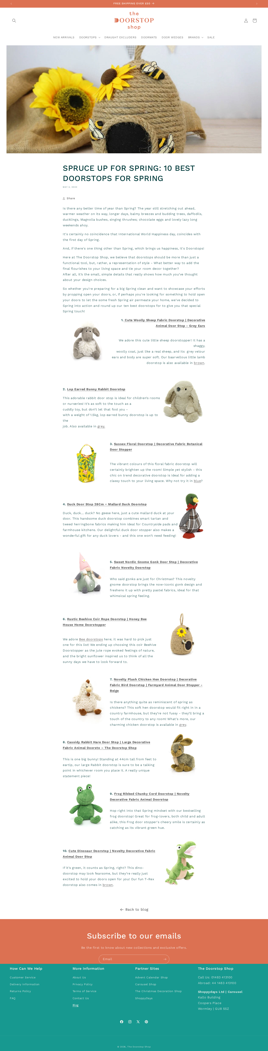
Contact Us (81, 998)
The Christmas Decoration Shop (158, 991)
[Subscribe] (164, 959)
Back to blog (137, 909)
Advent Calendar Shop (151, 977)
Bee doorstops (91, 639)
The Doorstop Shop (139, 1047)
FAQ (12, 998)
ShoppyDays (144, 998)
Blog (75, 1005)
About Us (79, 977)
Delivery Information (25, 984)
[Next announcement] (257, 3)
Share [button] (71, 198)
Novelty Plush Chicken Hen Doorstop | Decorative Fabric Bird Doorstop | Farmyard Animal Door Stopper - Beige (156, 685)
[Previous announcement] (11, 3)
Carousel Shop (145, 984)
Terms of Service (85, 991)
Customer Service (23, 977)
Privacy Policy (83, 984)
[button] (14, 20)
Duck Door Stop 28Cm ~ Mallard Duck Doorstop (107, 504)
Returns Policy (20, 991)
